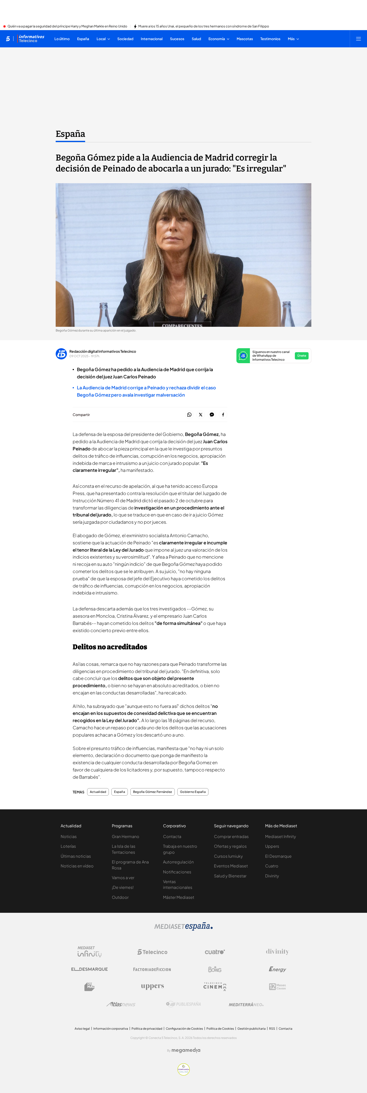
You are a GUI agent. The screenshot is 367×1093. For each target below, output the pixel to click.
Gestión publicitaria (251, 1028)
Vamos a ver (123, 877)
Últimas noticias (76, 856)
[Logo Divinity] (277, 952)
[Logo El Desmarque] (89, 969)
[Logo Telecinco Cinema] (214, 986)
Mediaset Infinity (280, 836)
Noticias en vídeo (77, 865)
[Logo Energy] (277, 969)
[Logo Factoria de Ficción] (152, 969)
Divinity (272, 875)
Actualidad (98, 791)
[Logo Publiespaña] (183, 1004)
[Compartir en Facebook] (223, 415)
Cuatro (271, 865)
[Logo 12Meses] (277, 986)
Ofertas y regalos (230, 846)
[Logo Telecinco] (152, 952)
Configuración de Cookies (184, 1028)
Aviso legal (82, 1028)
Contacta (172, 836)
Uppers (272, 846)
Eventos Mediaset (231, 865)
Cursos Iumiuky (228, 856)
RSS (272, 1028)
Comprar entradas (231, 836)
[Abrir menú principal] (358, 38)
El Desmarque (278, 856)
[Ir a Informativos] (30, 38)
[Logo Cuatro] (215, 952)
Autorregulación (178, 861)
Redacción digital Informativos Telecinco (102, 351)
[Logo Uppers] (152, 987)
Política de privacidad (147, 1028)
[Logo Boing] (215, 969)
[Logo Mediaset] (183, 929)
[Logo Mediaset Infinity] (90, 952)
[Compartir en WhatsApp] (189, 415)
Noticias (69, 836)
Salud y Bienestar (230, 875)
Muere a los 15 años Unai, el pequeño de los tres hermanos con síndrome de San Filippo (203, 26)
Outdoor (120, 897)
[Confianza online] (184, 1074)
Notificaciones (177, 871)
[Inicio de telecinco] (8, 38)
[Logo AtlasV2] (121, 1004)
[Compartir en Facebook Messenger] (211, 415)
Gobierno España (193, 791)
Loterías (68, 846)
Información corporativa (110, 1028)
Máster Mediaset (178, 897)
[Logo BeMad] (89, 987)
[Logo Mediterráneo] (246, 1004)
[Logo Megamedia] (186, 1050)
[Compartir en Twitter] (200, 415)
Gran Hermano (125, 836)
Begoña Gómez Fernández (152, 791)
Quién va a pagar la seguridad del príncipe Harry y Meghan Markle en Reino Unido (67, 26)
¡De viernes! (123, 887)
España (70, 134)
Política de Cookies (220, 1028)
